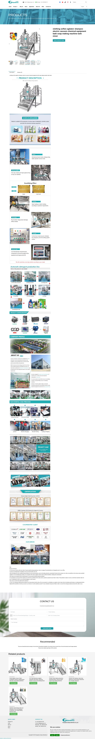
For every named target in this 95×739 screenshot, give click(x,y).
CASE (9, 723)
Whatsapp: (38, 2)
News (9, 727)
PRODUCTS (10, 721)
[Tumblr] (70, 2)
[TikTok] (65, 2)
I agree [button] (52, 735)
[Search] (86, 2)
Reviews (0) (19, 72)
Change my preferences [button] (65, 735)
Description (12, 72)
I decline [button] (57, 735)
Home (9, 18)
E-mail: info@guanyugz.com (29, 2)
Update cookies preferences (5, 738)
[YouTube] (62, 2)
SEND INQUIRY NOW (47, 628)
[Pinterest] (68, 2)
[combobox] (11, 615)
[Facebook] (60, 2)
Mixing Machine (14, 18)
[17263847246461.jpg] (24, 44)
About (9, 726)
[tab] (11, 72)
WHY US (9, 724)
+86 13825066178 (44, 2)
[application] (17, 6)
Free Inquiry (13, 683)
